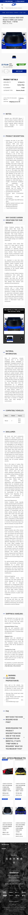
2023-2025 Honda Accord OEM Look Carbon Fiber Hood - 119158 (20, 828)
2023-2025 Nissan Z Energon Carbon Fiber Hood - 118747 (20, 788)
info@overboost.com (7, 907)
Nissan (6, 420)
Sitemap (14, 904)
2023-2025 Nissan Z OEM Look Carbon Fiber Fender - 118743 (7, 788)
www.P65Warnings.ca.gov (12, 701)
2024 (19, 420)
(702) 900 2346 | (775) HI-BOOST (14, 884)
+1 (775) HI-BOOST (15, 909)
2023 (19, 419)
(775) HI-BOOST (20, 1)
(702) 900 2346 (9, 1)
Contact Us (16, 910)
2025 (19, 422)
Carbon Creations (9, 18)
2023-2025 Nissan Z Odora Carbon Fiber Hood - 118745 (7, 827)
